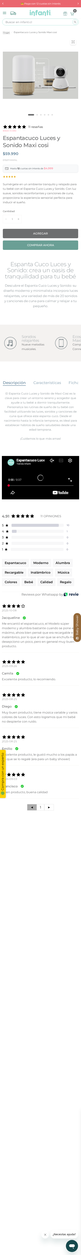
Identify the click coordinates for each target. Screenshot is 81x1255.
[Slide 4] (44, 115)
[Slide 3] (41, 115)
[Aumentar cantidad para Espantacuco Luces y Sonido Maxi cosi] (18, 219)
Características (47, 382)
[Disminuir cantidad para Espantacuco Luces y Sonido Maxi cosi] (6, 219)
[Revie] (71, 594)
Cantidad (9, 211)
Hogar (6, 32)
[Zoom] (73, 42)
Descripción (14, 382)
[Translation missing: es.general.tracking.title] (13, 12)
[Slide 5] (48, 115)
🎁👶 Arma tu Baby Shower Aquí (40, 3)
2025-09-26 (9, 666)
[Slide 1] (31, 115)
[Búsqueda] (75, 22)
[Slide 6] (52, 115)
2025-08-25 (9, 699)
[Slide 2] (37, 115)
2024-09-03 (9, 779)
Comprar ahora (40, 245)
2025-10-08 (9, 610)
